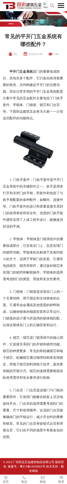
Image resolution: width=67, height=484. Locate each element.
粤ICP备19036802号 (32, 466)
